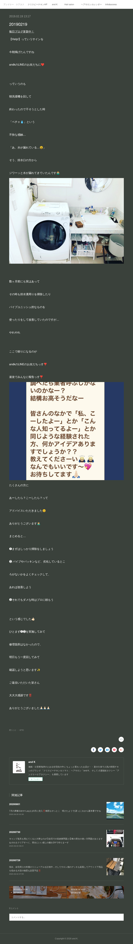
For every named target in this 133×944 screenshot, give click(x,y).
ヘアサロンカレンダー (91, 4)
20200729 (14, 860)
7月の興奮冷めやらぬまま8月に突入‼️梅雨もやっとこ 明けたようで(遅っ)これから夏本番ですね (55, 810)
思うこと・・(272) (16, 730)
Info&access (111, 4)
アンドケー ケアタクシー (13, 4)
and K (54, 4)
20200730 (14, 832)
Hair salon (69, 4)
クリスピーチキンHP (37, 4)
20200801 (14, 804)
